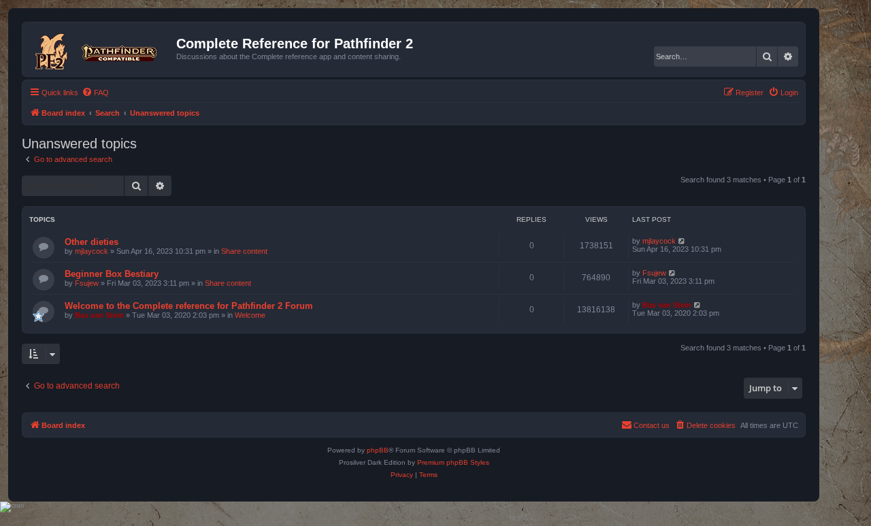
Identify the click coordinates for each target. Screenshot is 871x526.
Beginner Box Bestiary (112, 274)
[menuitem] (95, 92)
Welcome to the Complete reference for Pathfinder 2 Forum (189, 306)
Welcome (250, 315)
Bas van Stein (99, 315)
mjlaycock (91, 251)
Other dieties (91, 242)
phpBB (378, 450)
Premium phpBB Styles (453, 462)
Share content (244, 251)
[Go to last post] (682, 241)
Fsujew (87, 283)
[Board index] (101, 49)
